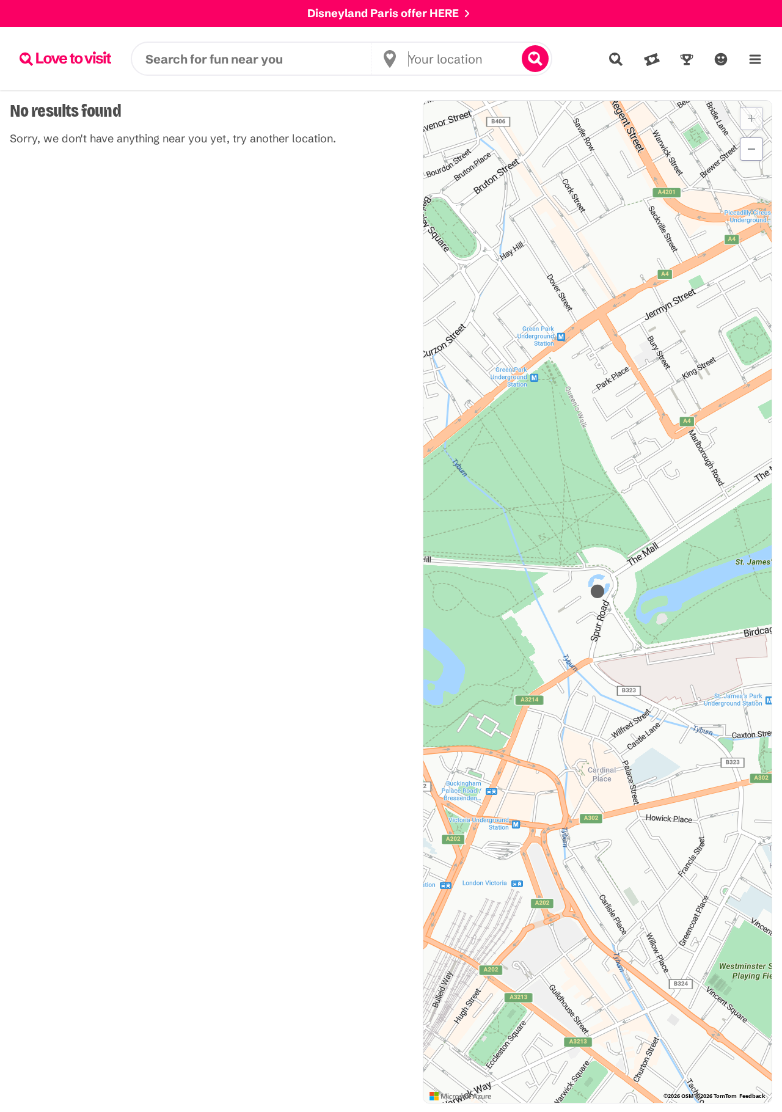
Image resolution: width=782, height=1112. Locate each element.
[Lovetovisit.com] (65, 59)
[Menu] (755, 59)
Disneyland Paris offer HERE (383, 13)
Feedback (752, 1096)
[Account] (721, 59)
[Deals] (652, 59)
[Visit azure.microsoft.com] (460, 1096)
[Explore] (615, 59)
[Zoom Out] (751, 149)
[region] (597, 602)
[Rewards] (686, 59)
